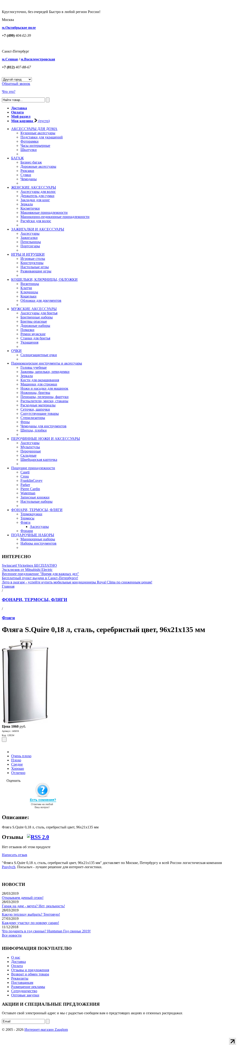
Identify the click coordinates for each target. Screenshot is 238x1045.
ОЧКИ (16, 351)
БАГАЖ (17, 158)
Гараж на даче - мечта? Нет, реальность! (33, 906)
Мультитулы (30, 447)
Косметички (30, 208)
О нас (15, 957)
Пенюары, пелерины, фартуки (44, 397)
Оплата (17, 966)
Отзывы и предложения (30, 970)
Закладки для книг (35, 200)
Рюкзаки (27, 171)
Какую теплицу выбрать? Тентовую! (31, 914)
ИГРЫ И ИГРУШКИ (28, 254)
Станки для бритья (35, 338)
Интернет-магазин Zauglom (46, 1030)
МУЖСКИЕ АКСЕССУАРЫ (34, 309)
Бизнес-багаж (31, 162)
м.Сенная (10, 59)
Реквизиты (19, 978)
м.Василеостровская (38, 59)
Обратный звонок (16, 84)
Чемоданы (28, 179)
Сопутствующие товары (39, 413)
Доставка (18, 962)
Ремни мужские (33, 334)
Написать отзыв (14, 855)
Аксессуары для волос (38, 192)
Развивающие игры (35, 271)
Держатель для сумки (37, 196)
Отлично (18, 773)
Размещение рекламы (28, 987)
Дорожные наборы (35, 326)
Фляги (25, 522)
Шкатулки (28, 150)
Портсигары (30, 246)
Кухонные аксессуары (37, 133)
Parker (25, 485)
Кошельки (28, 296)
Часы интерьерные (35, 145)
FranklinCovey (31, 480)
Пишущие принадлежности (33, 468)
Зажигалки (29, 238)
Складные (28, 455)
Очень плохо (21, 756)
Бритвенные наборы (36, 317)
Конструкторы (31, 263)
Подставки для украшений (41, 137)
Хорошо (17, 768)
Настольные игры (34, 267)
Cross (24, 476)
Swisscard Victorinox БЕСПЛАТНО (29, 565)
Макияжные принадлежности (44, 212)
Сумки (25, 175)
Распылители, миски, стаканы (44, 401)
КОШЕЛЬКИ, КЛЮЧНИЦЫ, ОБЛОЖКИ (44, 279)
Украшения (29, 342)
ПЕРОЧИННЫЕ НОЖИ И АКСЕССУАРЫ (45, 439)
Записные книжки (35, 497)
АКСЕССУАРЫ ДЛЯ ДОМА (34, 129)
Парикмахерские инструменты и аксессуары (46, 363)
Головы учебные (33, 367)
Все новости (12, 935)
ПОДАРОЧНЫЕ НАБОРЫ (32, 535)
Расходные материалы (38, 405)
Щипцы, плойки (33, 430)
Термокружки (31, 514)
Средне (17, 764)
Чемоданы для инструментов (43, 426)
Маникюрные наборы (37, 539)
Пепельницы (30, 242)
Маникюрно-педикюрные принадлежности (54, 217)
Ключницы (29, 292)
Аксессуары (30, 233)
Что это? (8, 92)
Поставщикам (22, 983)
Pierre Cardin (30, 489)
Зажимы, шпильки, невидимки (44, 372)
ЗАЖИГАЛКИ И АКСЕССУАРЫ (37, 229)
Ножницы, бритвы (35, 393)
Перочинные (30, 451)
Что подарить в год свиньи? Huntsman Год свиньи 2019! (46, 931)
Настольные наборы (36, 501)
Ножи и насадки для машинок (44, 388)
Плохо (16, 760)
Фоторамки (29, 141)
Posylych (8, 867)
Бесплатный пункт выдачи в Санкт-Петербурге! (40, 578)
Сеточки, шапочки (35, 409)
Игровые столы (32, 259)
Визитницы (29, 284)
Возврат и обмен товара (30, 974)
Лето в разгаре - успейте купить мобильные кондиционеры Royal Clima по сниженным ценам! (77, 582)
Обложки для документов (40, 300)
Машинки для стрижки (38, 384)
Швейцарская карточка (38, 460)
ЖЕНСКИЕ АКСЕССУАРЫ (33, 187)
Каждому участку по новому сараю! (30, 923)
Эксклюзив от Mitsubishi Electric (27, 570)
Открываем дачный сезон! (22, 898)
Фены (25, 422)
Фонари (26, 531)
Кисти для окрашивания (39, 380)
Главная (8, 586)
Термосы (27, 518)
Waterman (27, 493)
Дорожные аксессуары (38, 166)
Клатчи (26, 288)
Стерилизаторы (32, 418)
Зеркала (26, 204)
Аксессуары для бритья (38, 313)
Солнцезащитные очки (38, 355)
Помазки (27, 330)
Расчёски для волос (35, 221)
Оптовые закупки (25, 995)
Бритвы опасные (33, 321)
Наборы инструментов (38, 543)
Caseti (25, 472)
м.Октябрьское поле (19, 28)
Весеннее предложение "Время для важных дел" (40, 574)
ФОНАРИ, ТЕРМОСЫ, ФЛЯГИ (37, 510)
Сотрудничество (24, 991)
